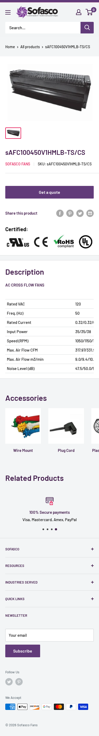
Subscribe (22, 650)
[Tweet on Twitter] (80, 213)
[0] (89, 12)
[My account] (78, 12)
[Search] (87, 27)
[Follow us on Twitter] (9, 681)
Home (10, 47)
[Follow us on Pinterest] (19, 681)
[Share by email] (90, 213)
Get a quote (49, 192)
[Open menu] (8, 12)
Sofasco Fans (17, 164)
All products (30, 47)
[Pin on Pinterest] (70, 213)
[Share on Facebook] (60, 213)
